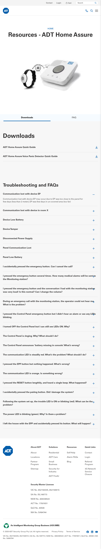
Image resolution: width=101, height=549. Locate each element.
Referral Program (89, 463)
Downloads (27, 118)
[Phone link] (86, 10)
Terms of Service (73, 532)
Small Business (53, 463)
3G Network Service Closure (90, 471)
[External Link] (87, 531)
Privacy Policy (57, 532)
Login (58, 3)
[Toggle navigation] (96, 11)
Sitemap (34, 469)
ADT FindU (54, 476)
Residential (54, 453)
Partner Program (35, 463)
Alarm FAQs (72, 457)
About (33, 453)
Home (51, 29)
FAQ (74, 118)
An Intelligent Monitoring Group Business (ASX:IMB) (35, 526)
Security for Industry (54, 470)
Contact (49, 3)
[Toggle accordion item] (50, 195)
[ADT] (6, 11)
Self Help (71, 453)
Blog (69, 462)
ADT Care (53, 457)
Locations (35, 457)
